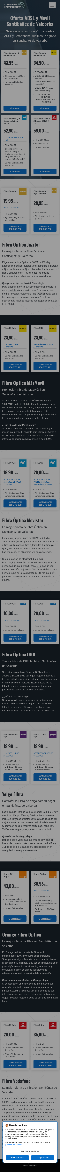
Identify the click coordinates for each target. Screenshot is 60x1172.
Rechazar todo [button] (17, 1157)
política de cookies (13, 1145)
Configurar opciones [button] (30, 1151)
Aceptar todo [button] (42, 1157)
